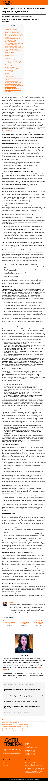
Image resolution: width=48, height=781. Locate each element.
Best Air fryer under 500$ (30, 754)
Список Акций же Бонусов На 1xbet (13, 46)
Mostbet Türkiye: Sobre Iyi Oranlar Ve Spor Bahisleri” (19, 684)
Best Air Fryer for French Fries (31, 747)
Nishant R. (12, 602)
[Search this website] (24, 629)
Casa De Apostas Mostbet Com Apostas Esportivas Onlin (9, 622)
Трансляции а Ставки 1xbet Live (12, 65)
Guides (26, 756)
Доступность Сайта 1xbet (10, 67)
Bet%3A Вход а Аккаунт (10, 52)
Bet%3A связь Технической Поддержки (14, 50)
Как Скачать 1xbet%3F (10, 41)
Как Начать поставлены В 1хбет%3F (13, 88)
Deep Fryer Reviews (29, 744)
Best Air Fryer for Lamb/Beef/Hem (32, 748)
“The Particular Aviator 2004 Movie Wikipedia (17, 713)
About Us (5, 764)
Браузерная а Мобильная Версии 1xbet (14, 34)
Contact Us (5, 765)
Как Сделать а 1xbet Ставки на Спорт (13, 61)
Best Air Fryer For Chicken (30, 746)
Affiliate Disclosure (7, 766)
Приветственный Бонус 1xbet (11, 80)
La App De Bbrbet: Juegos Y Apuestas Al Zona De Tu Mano (20, 701)
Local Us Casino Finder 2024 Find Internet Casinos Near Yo (38, 622)
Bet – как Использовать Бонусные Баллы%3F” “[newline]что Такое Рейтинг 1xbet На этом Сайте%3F (14, 85)
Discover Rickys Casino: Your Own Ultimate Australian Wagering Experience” (16, 730)
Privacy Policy (6, 762)
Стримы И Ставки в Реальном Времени (14, 47)
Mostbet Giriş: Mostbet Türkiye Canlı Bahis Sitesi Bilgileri (24, 622)
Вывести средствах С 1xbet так (12, 59)
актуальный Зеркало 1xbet (11, 49)
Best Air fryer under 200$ (30, 751)
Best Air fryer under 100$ (30, 750)
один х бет (10, 130)
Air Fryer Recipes (28, 741)
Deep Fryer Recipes (29, 743)
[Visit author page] (4, 604)
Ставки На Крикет (9, 74)
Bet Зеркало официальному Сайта (13, 82)
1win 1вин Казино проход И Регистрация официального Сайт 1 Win (24, 696)
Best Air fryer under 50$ (30, 753)
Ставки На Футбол (9, 76)
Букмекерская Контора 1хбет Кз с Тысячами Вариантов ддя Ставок (15, 724)
